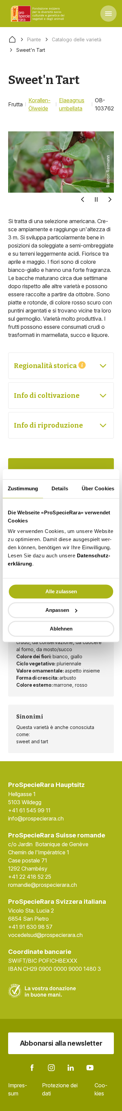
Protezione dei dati (60, 1089)
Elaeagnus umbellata (71, 104)
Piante (34, 39)
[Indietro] (83, 199)
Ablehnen (61, 629)
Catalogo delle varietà (76, 39)
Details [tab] (60, 488)
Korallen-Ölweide (39, 104)
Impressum (17, 1089)
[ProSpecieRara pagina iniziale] (38, 13)
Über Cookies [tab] (98, 488)
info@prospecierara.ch (36, 818)
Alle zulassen (61, 591)
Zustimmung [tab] (23, 488)
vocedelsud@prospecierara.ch (45, 935)
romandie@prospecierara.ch (42, 884)
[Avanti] (110, 199)
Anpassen (57, 610)
